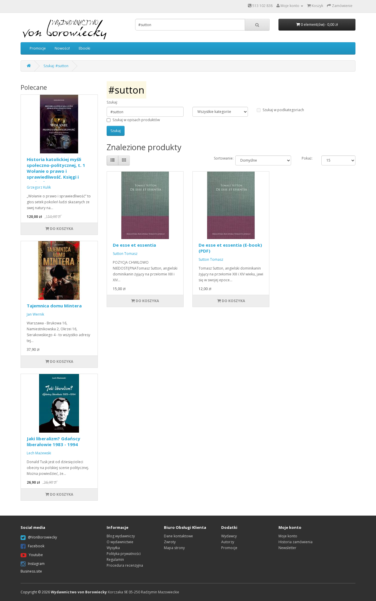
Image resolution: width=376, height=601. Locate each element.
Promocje (38, 48)
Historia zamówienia (295, 541)
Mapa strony (174, 547)
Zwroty (170, 541)
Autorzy (227, 541)
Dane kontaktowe (178, 536)
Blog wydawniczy (121, 536)
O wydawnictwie (120, 541)
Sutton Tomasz (125, 253)
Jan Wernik (35, 314)
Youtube (36, 554)
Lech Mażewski (39, 453)
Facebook (36, 546)
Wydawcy (229, 536)
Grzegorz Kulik (39, 187)
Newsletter (287, 547)
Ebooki (84, 48)
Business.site (31, 571)
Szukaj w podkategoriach (283, 109)
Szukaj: (112, 102)
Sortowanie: (220, 158)
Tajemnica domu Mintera (54, 306)
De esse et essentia (134, 245)
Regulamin (115, 559)
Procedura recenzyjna (125, 565)
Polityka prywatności (124, 553)
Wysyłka (113, 547)
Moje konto (287, 536)
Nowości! (62, 48)
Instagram (36, 563)
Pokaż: (307, 158)
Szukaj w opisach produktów (136, 119)
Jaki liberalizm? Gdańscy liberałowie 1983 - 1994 (53, 441)
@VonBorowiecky (42, 537)
